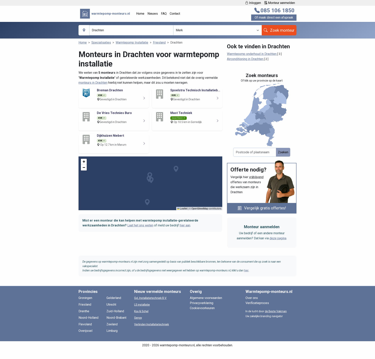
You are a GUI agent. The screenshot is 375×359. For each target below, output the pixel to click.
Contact (175, 13)
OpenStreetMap (199, 208)
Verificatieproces (257, 303)
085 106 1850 (278, 10)
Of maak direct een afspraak (274, 17)
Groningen (85, 298)
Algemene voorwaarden (206, 298)
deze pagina (278, 238)
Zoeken (283, 152)
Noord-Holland (88, 318)
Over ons (252, 298)
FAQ (164, 13)
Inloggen (254, 3)
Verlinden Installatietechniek (151, 324)
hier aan (185, 225)
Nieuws (152, 13)
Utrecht (111, 304)
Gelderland (113, 298)
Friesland (159, 42)
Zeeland (112, 324)
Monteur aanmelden (281, 3)
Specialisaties (101, 42)
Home (140, 13)
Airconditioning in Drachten (245, 59)
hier (246, 270)
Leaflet (183, 208)
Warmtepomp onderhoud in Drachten (252, 54)
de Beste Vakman (276, 311)
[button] (151, 180)
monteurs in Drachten (93, 82)
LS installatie (142, 304)
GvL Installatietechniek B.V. (150, 298)
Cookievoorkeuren (202, 308)
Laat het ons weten (140, 225)
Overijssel (85, 331)
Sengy (138, 317)
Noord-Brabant (116, 318)
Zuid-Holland (115, 311)
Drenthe (84, 311)
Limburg (112, 331)
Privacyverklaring (201, 303)
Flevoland (85, 324)
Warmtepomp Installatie (132, 42)
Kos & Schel (141, 311)
